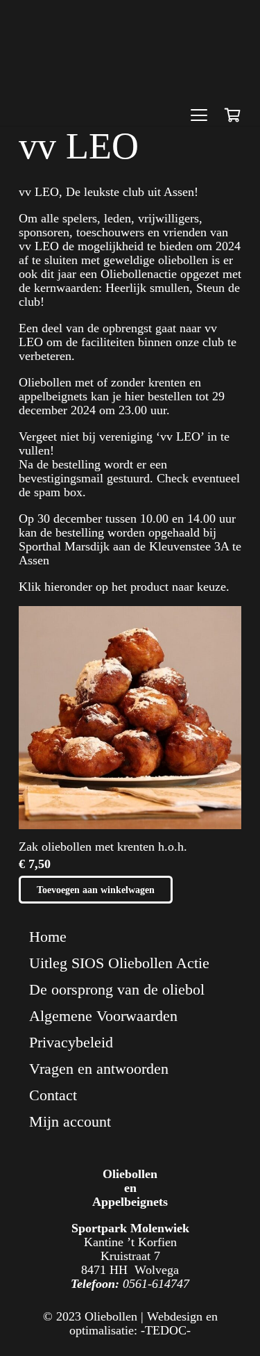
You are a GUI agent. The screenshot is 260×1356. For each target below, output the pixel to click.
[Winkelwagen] (232, 115)
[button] (198, 115)
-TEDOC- (166, 1330)
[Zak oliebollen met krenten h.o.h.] (130, 717)
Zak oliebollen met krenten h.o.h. (103, 846)
